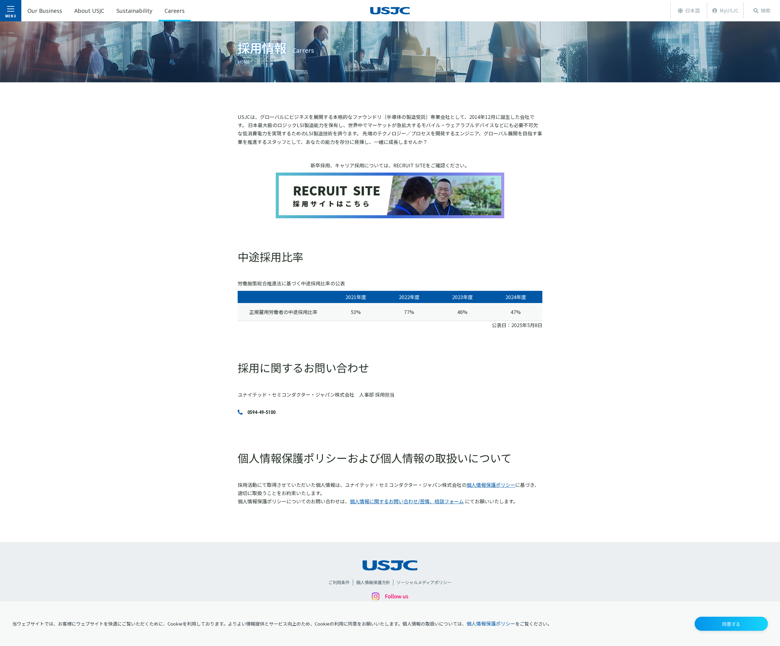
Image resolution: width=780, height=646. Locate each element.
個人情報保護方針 (373, 582)
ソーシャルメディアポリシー (424, 582)
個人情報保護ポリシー (490, 623)
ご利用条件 (339, 582)
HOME (244, 62)
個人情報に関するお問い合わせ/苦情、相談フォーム (407, 501)
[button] (731, 624)
